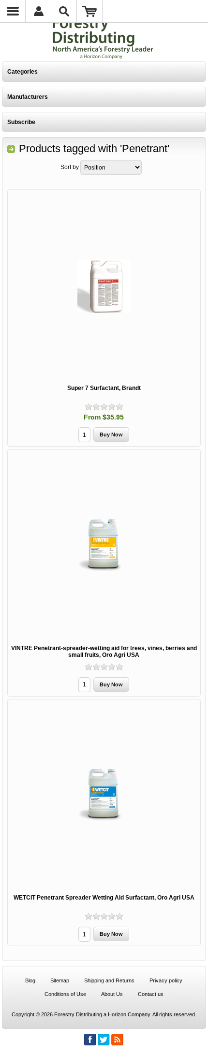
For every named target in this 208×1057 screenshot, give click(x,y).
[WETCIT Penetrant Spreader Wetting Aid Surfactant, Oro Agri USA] (103, 795)
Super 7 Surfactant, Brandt (104, 388)
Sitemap (59, 980)
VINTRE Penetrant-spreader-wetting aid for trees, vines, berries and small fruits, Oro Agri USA (104, 651)
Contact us (150, 994)
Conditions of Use (65, 994)
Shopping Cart (90, 11)
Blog (30, 980)
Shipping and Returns (109, 980)
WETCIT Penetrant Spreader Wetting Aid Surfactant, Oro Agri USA (104, 897)
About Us (112, 994)
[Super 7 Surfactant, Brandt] (103, 286)
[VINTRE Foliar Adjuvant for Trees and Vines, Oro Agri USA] (103, 545)
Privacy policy (165, 980)
